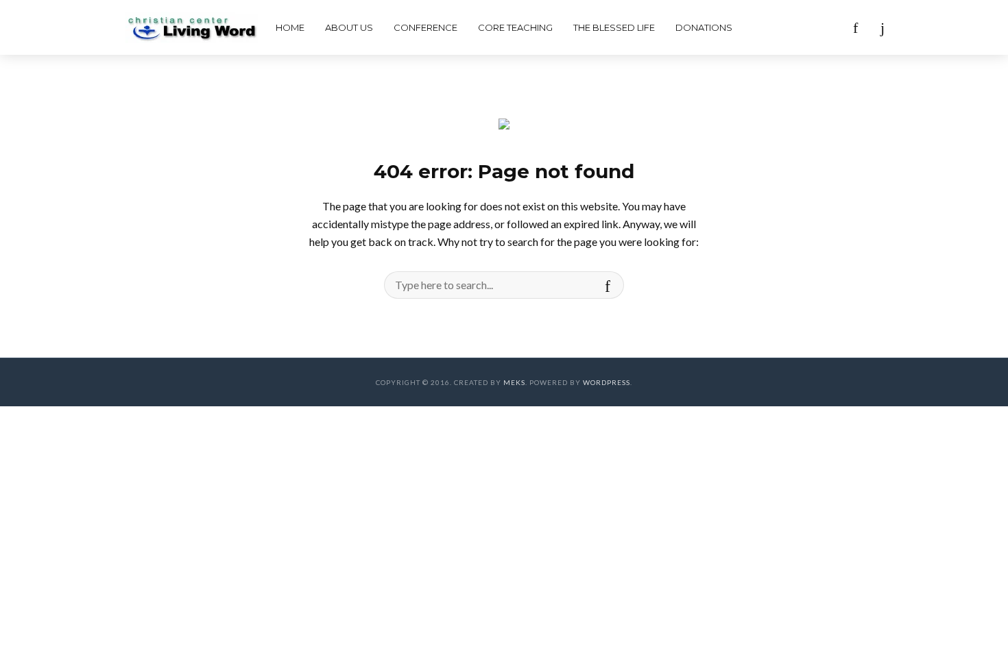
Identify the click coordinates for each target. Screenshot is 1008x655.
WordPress (606, 382)
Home (290, 27)
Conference (425, 27)
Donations (703, 27)
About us (349, 27)
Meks (514, 382)
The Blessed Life (614, 27)
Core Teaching (515, 27)
